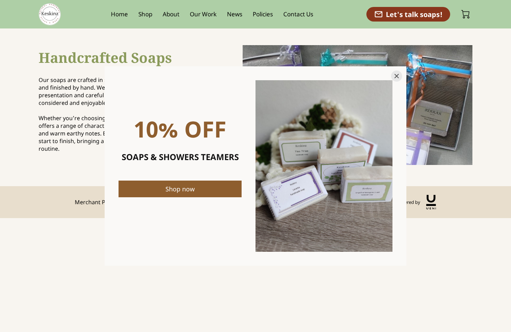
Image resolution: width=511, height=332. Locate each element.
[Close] (396, 76)
